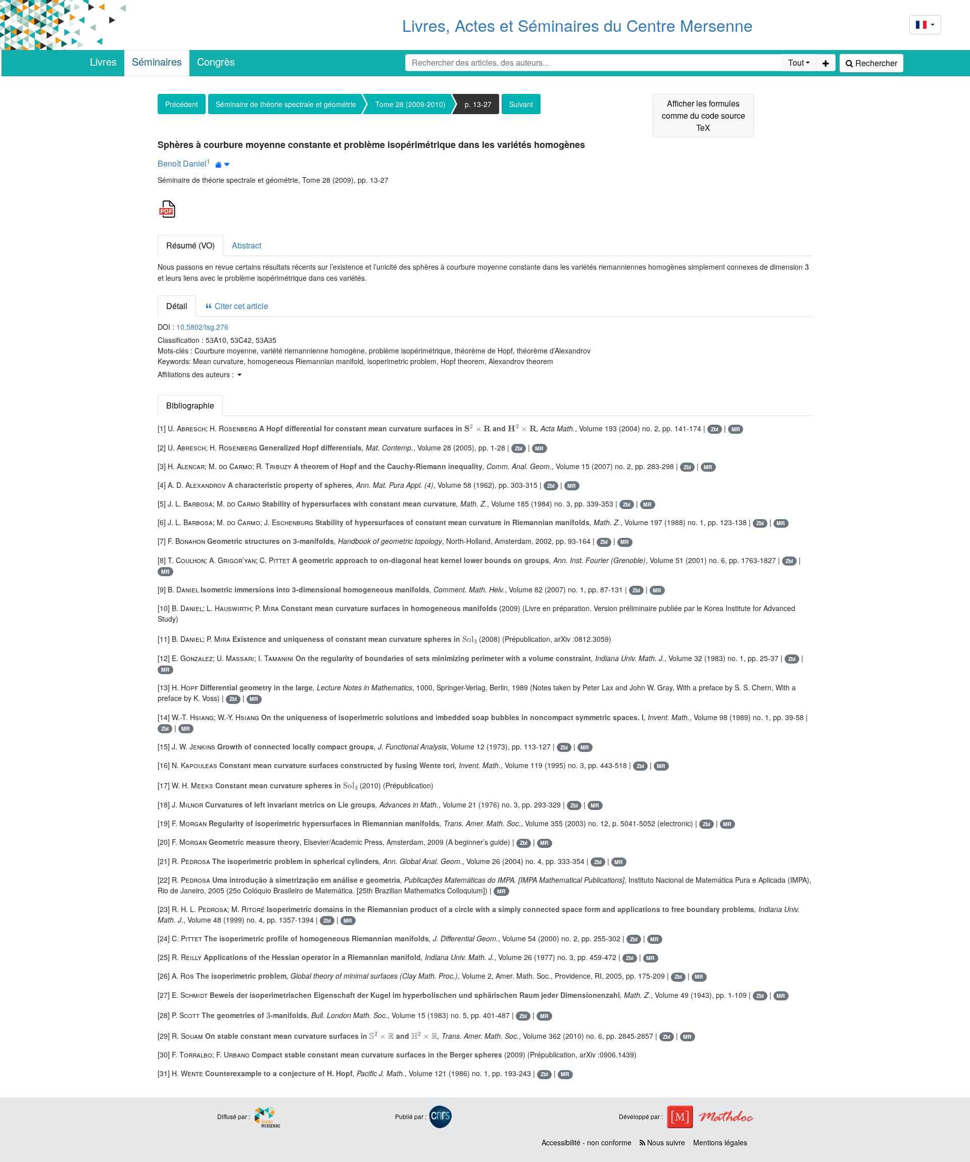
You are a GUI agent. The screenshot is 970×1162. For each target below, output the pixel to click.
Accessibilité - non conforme (587, 1142)
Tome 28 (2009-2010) (410, 104)
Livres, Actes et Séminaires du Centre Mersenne (577, 24)
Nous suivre (665, 1142)
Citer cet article (240, 306)
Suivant (521, 104)
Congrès (216, 61)
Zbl (714, 429)
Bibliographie (190, 405)
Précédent (181, 104)
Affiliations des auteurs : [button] (197, 374)
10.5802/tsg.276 (202, 327)
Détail (176, 306)
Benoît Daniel (182, 163)
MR (736, 429)
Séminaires (157, 61)
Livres (103, 61)
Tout (796, 62)
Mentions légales (720, 1142)
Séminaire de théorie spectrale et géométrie (286, 104)
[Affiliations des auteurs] (222, 164)
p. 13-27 (478, 104)
